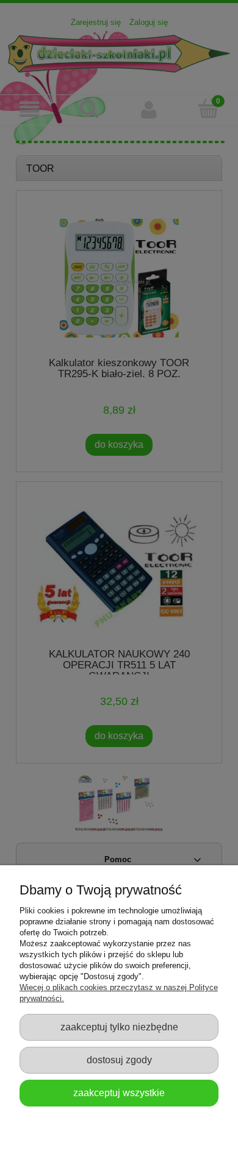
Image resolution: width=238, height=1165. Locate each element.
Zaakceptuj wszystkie (119, 1092)
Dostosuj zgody (119, 1059)
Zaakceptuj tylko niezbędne (119, 1026)
